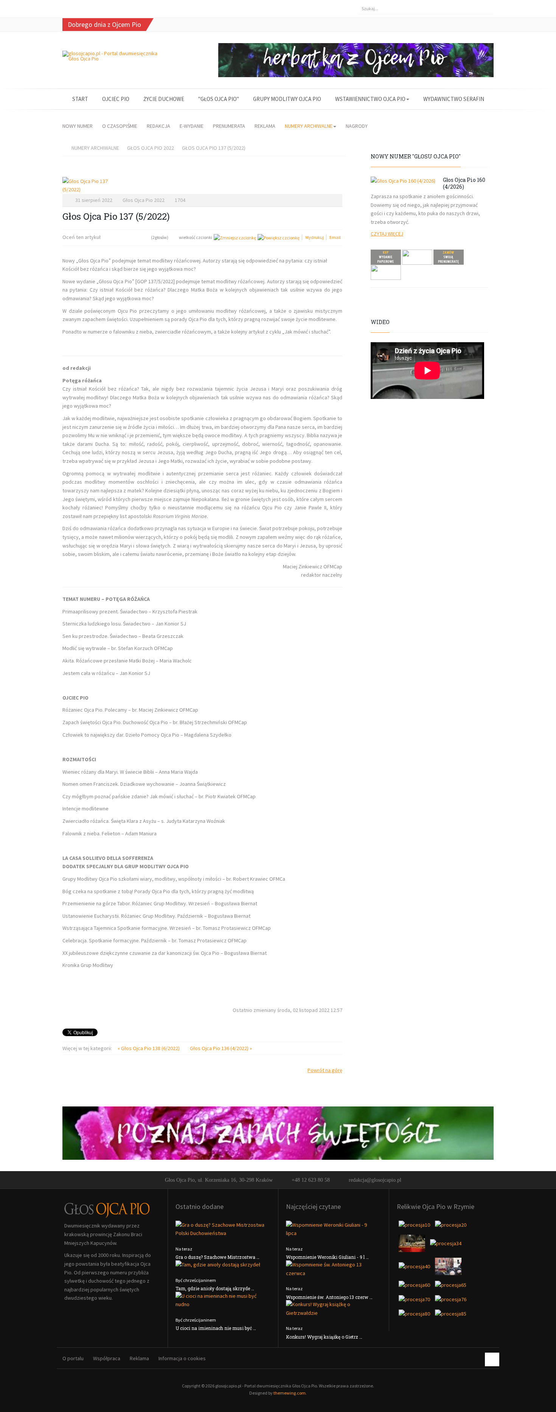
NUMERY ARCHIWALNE (308, 126)
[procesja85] (450, 1316)
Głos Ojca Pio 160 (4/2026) (464, 183)
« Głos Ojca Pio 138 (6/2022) (149, 1048)
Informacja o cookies (182, 1358)
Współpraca (106, 1358)
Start (80, 98)
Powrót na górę (325, 1070)
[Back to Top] (492, 1359)
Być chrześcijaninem (195, 1280)
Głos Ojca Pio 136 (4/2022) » (221, 1048)
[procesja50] (448, 1268)
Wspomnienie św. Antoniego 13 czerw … (329, 1297)
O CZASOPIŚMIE (119, 126)
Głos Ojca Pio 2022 (150, 147)
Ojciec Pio (115, 98)
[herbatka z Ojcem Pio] (356, 59)
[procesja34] (445, 1245)
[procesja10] (415, 1227)
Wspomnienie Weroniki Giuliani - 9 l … (327, 1257)
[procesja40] (415, 1268)
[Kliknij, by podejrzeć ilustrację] (202, 185)
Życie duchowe (163, 98)
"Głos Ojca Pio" (218, 98)
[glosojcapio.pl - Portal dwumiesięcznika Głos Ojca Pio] (112, 56)
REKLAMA (265, 126)
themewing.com (289, 1393)
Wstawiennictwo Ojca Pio (370, 98)
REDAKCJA (158, 126)
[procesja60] (415, 1287)
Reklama (139, 1358)
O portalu (73, 1358)
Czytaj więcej (387, 234)
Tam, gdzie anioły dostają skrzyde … (214, 1288)
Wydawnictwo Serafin (453, 98)
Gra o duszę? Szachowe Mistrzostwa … (217, 1257)
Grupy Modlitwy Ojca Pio (287, 98)
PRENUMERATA (229, 126)
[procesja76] (450, 1301)
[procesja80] (415, 1316)
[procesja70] (415, 1301)
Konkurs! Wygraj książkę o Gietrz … (324, 1337)
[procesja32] (412, 1245)
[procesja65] (450, 1287)
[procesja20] (450, 1227)
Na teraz (183, 1249)
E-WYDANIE (191, 126)
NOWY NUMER (77, 126)
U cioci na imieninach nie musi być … (215, 1328)
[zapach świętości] (278, 1132)
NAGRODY (357, 126)
